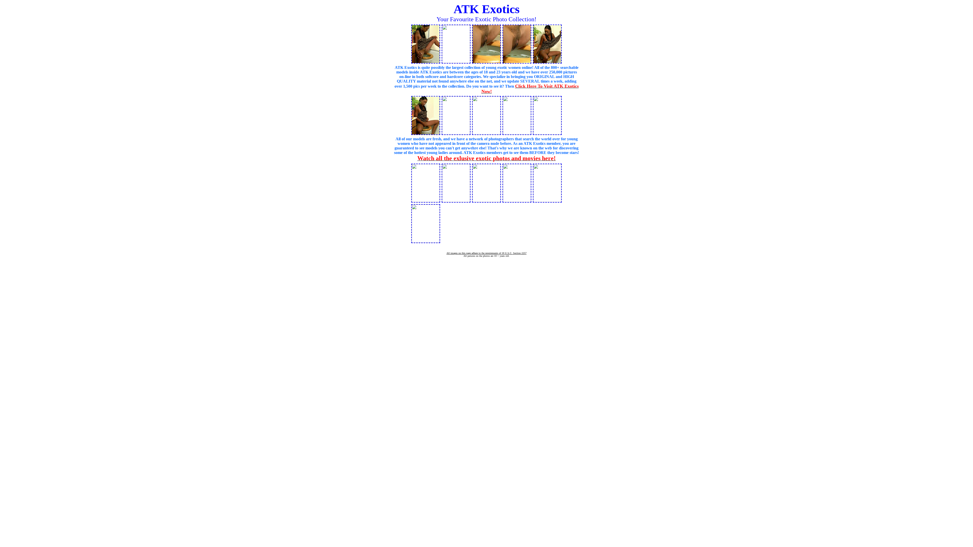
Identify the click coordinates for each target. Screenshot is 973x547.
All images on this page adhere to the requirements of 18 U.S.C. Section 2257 (486, 253)
